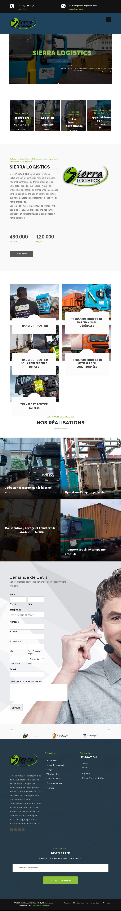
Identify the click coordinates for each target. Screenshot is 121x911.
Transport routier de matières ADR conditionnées (87, 363)
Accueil (67, 903)
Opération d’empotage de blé (85, 492)
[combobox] (13, 614)
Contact (106, 903)
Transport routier (34, 325)
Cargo (49, 769)
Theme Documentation (93, 778)
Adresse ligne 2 (16, 641)
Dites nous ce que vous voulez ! (27, 681)
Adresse (14, 621)
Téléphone (15, 609)
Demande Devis (93, 903)
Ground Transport (55, 765)
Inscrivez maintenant (62, 880)
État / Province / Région (34, 652)
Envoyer (16, 707)
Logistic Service (54, 778)
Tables (85, 767)
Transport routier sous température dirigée (34, 363)
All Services (52, 760)
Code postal (15, 663)
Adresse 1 (14, 631)
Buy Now (86, 773)
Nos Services (78, 903)
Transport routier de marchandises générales (87, 322)
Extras (85, 763)
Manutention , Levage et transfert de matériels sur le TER (30, 530)
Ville (11, 651)
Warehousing (52, 774)
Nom (13, 594)
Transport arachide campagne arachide (85, 552)
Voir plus (22, 254)
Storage (50, 788)
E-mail (14, 669)
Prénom (13, 604)
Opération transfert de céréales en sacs (27, 490)
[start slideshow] (58, 83)
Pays (30, 663)
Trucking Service (54, 783)
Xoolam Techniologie (40, 905)
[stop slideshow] (62, 83)
